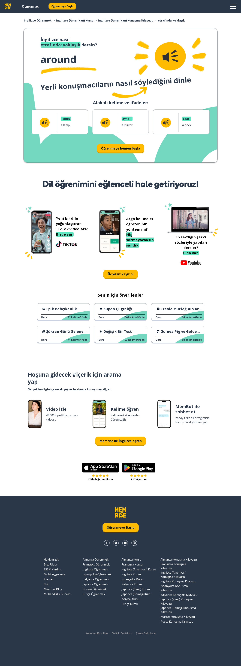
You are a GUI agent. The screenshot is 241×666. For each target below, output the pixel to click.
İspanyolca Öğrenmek (97, 574)
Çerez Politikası (146, 633)
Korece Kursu (130, 599)
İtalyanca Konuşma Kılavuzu (179, 595)
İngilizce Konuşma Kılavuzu (178, 581)
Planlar (48, 579)
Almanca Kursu (131, 559)
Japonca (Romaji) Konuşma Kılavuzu (178, 610)
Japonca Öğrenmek (95, 584)
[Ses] (170, 56)
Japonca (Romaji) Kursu (137, 594)
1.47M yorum (139, 479)
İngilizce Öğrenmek (38, 20)
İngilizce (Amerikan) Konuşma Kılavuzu (125, 20)
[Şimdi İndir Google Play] (138, 468)
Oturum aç (30, 6)
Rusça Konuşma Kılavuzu (177, 622)
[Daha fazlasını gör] (233, 6)
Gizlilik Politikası (122, 633)
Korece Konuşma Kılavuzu (178, 617)
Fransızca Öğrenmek (96, 564)
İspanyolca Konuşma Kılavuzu (174, 588)
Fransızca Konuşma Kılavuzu (173, 566)
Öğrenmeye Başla (62, 6)
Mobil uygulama (54, 574)
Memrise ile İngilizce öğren (121, 441)
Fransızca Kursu (132, 564)
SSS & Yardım (52, 569)
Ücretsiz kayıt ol (121, 274)
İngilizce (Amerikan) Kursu (75, 20)
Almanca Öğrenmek (96, 559)
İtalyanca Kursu (132, 584)
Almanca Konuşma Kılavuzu (179, 559)
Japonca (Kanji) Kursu (136, 589)
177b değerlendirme (100, 479)
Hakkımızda (51, 559)
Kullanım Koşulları (97, 633)
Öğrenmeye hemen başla (120, 148)
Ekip (46, 584)
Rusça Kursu (130, 604)
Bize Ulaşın (51, 564)
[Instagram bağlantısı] (134, 543)
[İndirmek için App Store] (100, 468)
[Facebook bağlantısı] (107, 543)
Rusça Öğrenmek (94, 594)
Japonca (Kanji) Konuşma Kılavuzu (177, 601)
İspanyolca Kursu (133, 579)
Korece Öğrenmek (95, 589)
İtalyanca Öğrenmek (96, 579)
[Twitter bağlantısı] (116, 543)
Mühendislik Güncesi (57, 594)
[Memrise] (8, 6)
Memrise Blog (53, 589)
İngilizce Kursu (131, 574)
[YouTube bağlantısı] (125, 543)
